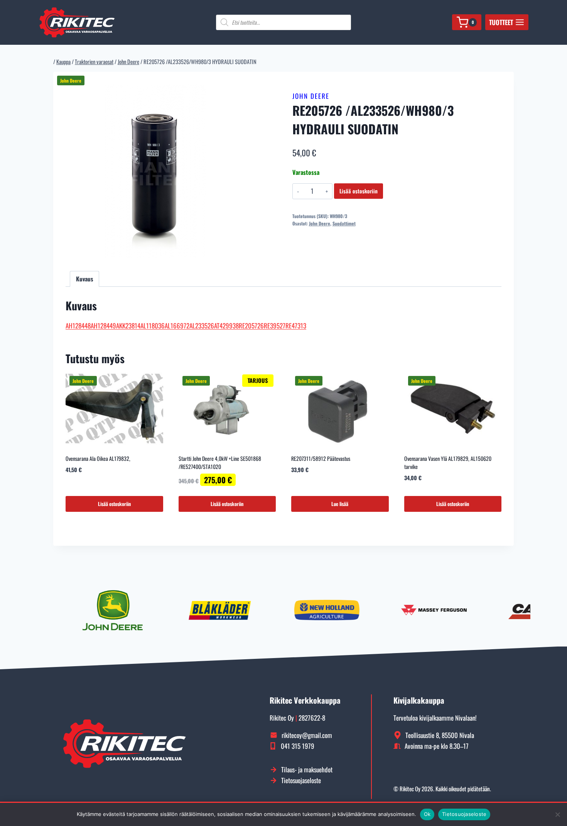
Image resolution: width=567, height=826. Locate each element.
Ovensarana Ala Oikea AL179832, (98, 458)
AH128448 (78, 325)
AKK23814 (128, 325)
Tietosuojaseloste (464, 814)
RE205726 (251, 325)
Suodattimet (344, 223)
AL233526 (201, 325)
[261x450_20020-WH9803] (155, 171)
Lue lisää (339, 504)
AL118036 (152, 325)
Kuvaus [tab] (84, 278)
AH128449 (103, 325)
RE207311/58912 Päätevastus (320, 458)
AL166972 (177, 325)
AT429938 (226, 325)
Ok (427, 814)
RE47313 (295, 325)
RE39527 (274, 325)
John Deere (310, 96)
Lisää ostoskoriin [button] (114, 504)
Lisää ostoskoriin (358, 191)
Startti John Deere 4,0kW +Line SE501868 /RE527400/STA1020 (220, 462)
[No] (557, 814)
